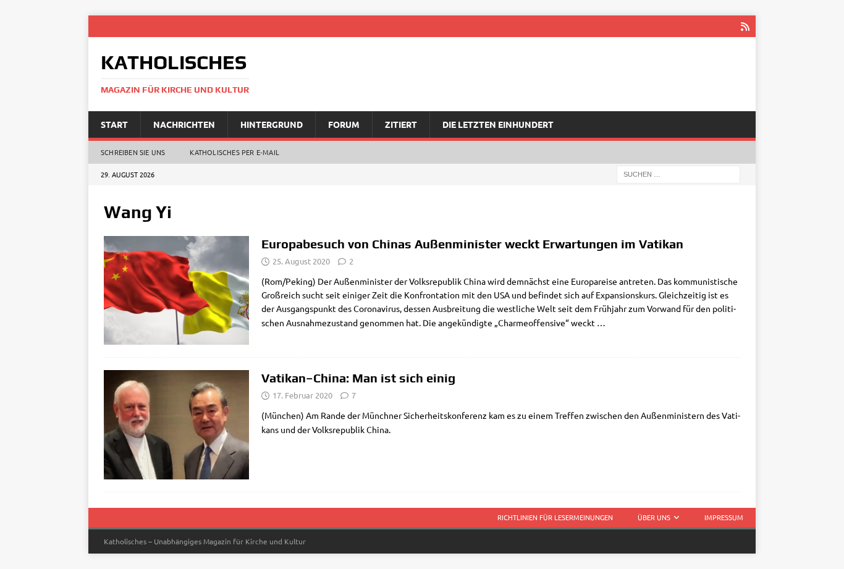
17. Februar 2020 (302, 395)
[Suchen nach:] (678, 173)
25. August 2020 (301, 261)
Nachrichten (184, 124)
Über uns (654, 517)
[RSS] (745, 26)
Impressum (723, 517)
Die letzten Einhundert (498, 124)
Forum (344, 124)
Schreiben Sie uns (133, 152)
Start (114, 124)
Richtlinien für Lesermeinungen (555, 517)
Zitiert (401, 124)
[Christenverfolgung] (176, 290)
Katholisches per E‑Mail (234, 152)
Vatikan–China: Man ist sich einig (358, 378)
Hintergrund (271, 124)
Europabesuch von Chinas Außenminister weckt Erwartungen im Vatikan (472, 244)
